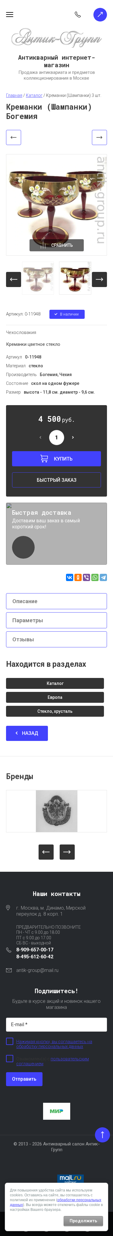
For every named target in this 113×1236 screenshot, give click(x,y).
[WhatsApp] (95, 577)
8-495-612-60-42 (34, 957)
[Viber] (86, 577)
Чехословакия (21, 332)
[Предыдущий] (13, 137)
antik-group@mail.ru (37, 970)
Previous (46, 852)
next (99, 279)
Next (67, 852)
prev (13, 279)
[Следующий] (99, 137)
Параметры (27, 620)
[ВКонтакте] (69, 577)
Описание (24, 601)
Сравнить (62, 245)
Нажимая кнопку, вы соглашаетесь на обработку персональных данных (54, 1044)
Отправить (24, 1079)
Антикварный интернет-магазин (56, 61)
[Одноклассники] (78, 577)
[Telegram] (103, 577)
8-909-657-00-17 (34, 950)
